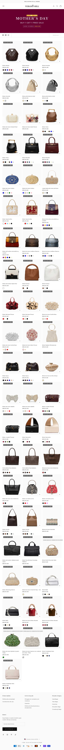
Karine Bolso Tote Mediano (9, 468)
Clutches (54, 704)
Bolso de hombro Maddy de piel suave (10, 561)
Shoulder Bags (56, 706)
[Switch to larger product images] (3, 35)
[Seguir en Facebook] (3, 734)
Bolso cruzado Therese (48, 406)
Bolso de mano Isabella (8, 406)
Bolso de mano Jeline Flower (29, 345)
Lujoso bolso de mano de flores (50, 188)
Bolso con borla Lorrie (28, 498)
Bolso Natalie (5, 65)
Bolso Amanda (46, 65)
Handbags (55, 699)
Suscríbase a (10, 729)
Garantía (27, 703)
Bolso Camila (5, 529)
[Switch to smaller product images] (5, 35)
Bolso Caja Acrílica (7, 219)
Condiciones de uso (8, 701)
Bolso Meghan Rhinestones (49, 345)
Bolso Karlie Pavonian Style (49, 560)
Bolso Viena (45, 126)
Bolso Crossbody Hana (48, 651)
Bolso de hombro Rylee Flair (9, 283)
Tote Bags (55, 701)
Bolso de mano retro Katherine (50, 468)
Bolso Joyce (5, 375)
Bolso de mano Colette (8, 188)
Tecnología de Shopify (37, 742)
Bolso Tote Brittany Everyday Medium (29, 561)
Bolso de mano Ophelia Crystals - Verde (11, 652)
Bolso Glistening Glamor (8, 589)
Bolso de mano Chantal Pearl (9, 126)
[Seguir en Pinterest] (11, 734)
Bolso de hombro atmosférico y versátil (50, 220)
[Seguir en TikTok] (15, 734)
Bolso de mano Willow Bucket (30, 620)
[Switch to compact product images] (8, 35)
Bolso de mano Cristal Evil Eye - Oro (31, 589)
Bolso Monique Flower (8, 314)
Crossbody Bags (56, 709)
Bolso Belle (45, 589)
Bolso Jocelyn (26, 283)
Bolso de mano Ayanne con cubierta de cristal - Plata (31, 652)
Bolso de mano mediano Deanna (30, 251)
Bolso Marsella (26, 157)
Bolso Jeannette (26, 437)
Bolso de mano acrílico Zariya (49, 375)
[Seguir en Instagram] (7, 734)
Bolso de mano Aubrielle (48, 529)
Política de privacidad (8, 699)
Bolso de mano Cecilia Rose (49, 314)
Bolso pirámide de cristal (28, 96)
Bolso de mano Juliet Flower (29, 126)
